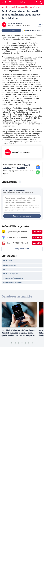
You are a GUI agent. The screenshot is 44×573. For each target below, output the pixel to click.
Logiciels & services (16, 7)
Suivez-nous (11, 30)
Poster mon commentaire (22, 216)
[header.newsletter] (10, 2)
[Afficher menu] (3, 2)
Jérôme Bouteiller (16, 23)
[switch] (37, 2)
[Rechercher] (6, 2)
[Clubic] (22, 2)
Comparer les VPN (22, 249)
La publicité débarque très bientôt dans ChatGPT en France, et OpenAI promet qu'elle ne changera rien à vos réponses (19, 333)
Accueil (4, 7)
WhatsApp (21, 168)
